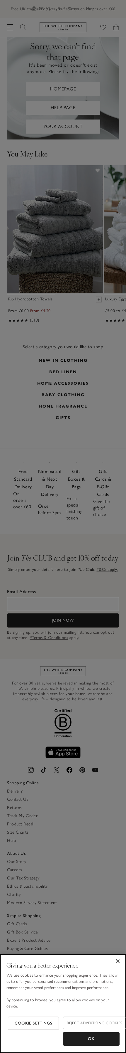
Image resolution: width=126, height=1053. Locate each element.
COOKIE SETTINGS (33, 1023)
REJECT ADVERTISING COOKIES (94, 1023)
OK (91, 1038)
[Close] (117, 961)
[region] (63, 1003)
